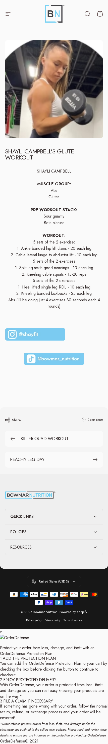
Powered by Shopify (73, 611)
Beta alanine (54, 223)
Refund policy (34, 620)
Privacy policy (53, 620)
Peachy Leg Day (27, 459)
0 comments (95, 420)
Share (16, 420)
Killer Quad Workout (44, 438)
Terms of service (73, 620)
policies (61, 729)
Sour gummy (54, 216)
